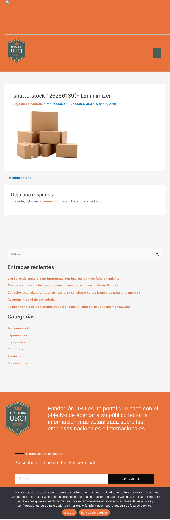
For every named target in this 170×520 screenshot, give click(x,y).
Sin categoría (17, 363)
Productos (15, 349)
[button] (157, 53)
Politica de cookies (94, 512)
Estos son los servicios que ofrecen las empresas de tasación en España (63, 285)
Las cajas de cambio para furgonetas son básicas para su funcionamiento (64, 278)
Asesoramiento (19, 328)
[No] (164, 503)
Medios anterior (18, 177)
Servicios (14, 356)
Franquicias (16, 342)
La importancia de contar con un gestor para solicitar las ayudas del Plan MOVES (69, 306)
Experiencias (17, 335)
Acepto (69, 512)
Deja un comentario (28, 104)
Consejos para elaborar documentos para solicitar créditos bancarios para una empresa (74, 292)
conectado (51, 201)
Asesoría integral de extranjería (31, 299)
